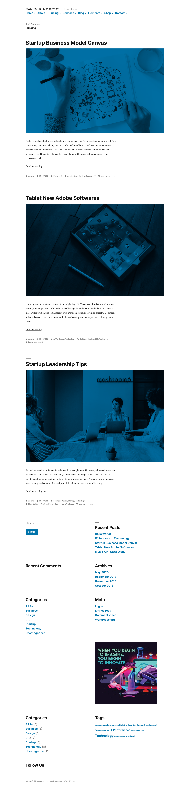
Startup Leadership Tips (56, 364)
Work (132, 736)
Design (56, 176)
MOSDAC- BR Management (42, 8)
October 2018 (104, 585)
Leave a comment (108, 176)
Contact (120, 13)
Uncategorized (35, 633)
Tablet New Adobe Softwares (63, 198)
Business (57, 501)
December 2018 (105, 576)
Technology (70, 339)
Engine (98, 730)
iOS (96, 339)
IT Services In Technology (112, 538)
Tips (62, 504)
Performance (121, 730)
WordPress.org (105, 619)
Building (82, 176)
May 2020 (102, 572)
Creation (89, 176)
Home (29, 13)
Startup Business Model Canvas (66, 42)
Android (97, 725)
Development (150, 725)
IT (95, 176)
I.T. (61, 176)
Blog (81, 13)
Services (68, 13)
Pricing (54, 13)
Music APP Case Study (110, 551)
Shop (107, 13)
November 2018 (105, 581)
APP (101, 725)
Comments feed (106, 615)
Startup (71, 501)
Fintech (104, 730)
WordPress (69, 504)
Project (133, 730)
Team (57, 504)
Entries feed (103, 610)
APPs (55, 339)
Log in (99, 606)
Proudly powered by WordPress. (61, 781)
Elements (94, 13)
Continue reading (36, 166)
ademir (31, 176)
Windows (120, 736)
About (41, 13)
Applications (72, 176)
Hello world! (103, 534)
